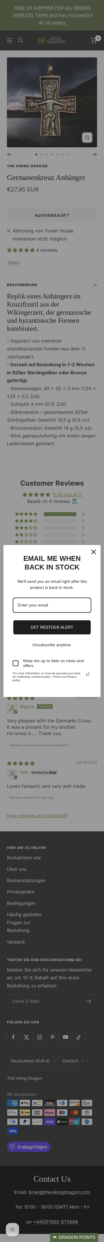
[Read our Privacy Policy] (87, 674)
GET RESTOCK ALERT (52, 627)
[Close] (94, 552)
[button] (74, 1237)
